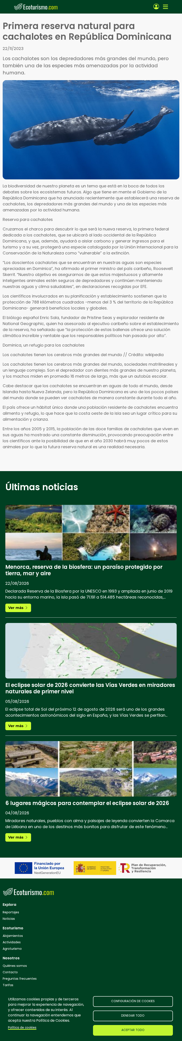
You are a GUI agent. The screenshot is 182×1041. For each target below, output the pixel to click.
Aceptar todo (132, 1030)
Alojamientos (13, 936)
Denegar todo (132, 1015)
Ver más (16, 608)
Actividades (12, 942)
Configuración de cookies (133, 1001)
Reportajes (11, 912)
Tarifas (8, 985)
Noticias (9, 918)
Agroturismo (12, 948)
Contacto (10, 972)
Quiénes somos (15, 966)
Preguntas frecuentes (20, 978)
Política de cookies (22, 1027)
